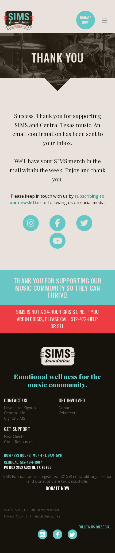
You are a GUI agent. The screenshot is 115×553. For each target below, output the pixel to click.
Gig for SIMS (14, 418)
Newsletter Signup (20, 407)
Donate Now (58, 488)
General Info (14, 412)
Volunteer (67, 412)
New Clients (14, 436)
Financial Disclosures (45, 516)
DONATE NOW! (85, 20)
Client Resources (18, 441)
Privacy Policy (13, 516)
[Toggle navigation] (104, 20)
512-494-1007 (31, 462)
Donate (65, 407)
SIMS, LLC (22, 510)
